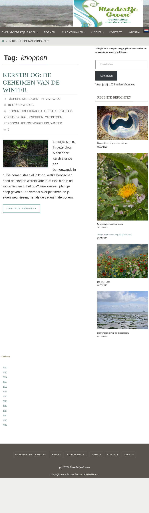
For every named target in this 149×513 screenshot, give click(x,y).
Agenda (129, 454)
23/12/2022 (53, 98)
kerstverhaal (15, 113)
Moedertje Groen (23, 98)
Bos (11, 103)
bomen (14, 108)
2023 (5, 382)
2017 (5, 411)
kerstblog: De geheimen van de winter (31, 82)
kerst (48, 108)
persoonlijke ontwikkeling (26, 118)
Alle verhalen (76, 454)
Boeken (56, 454)
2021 (5, 391)
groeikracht (31, 108)
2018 (5, 406)
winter (56, 118)
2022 (5, 387)
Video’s (96, 454)
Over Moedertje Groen (30, 454)
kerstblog (25, 103)
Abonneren (106, 75)
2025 (5, 372)
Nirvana (79, 474)
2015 (5, 420)
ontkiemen (53, 113)
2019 (5, 401)
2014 (5, 425)
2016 (5, 415)
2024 (5, 377)
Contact (112, 454)
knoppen (36, 113)
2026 (5, 367)
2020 (5, 396)
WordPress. (92, 474)
